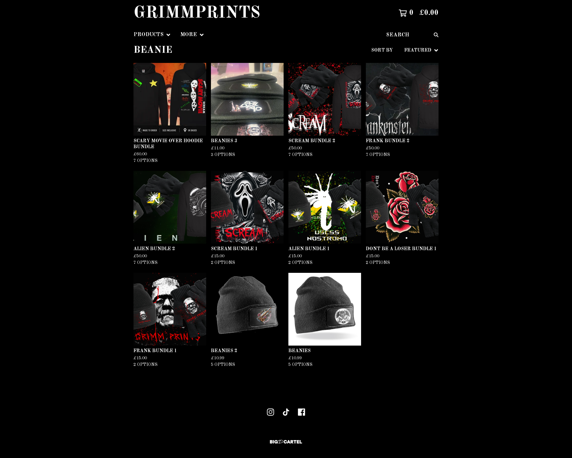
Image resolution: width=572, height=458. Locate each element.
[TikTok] (286, 412)
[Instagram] (270, 412)
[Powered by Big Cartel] (286, 441)
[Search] (436, 34)
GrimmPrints (196, 13)
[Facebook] (301, 412)
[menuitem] (152, 34)
